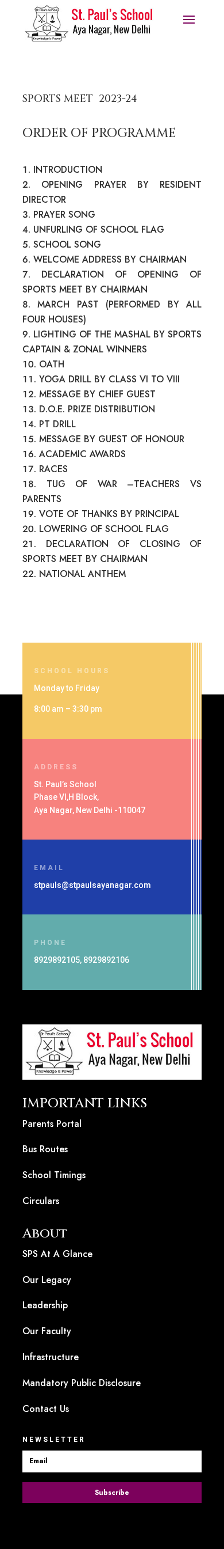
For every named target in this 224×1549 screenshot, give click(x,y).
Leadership (45, 1305)
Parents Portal (52, 1123)
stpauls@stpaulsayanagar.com (92, 885)
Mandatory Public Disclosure (81, 1382)
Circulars (40, 1201)
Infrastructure (50, 1357)
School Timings (54, 1175)
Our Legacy (46, 1279)
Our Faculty (46, 1331)
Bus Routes (45, 1149)
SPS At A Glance (57, 1254)
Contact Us (45, 1408)
